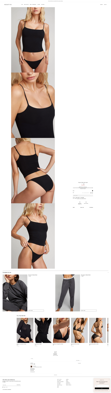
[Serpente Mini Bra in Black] (79, 330)
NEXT (102, 388)
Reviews (67, 381)
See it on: (52, 9)
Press (67, 380)
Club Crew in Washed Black (32, 274)
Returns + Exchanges (60, 381)
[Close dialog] (109, 379)
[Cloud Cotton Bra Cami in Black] (92, 190)
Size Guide (91, 192)
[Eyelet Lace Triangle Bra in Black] (61, 330)
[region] (55, 1)
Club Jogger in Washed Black (85, 274)
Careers (67, 379)
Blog (58, 387)
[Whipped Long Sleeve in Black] (25, 330)
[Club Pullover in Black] (43, 330)
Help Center (59, 380)
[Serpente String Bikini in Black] (97, 330)
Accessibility (68, 382)
